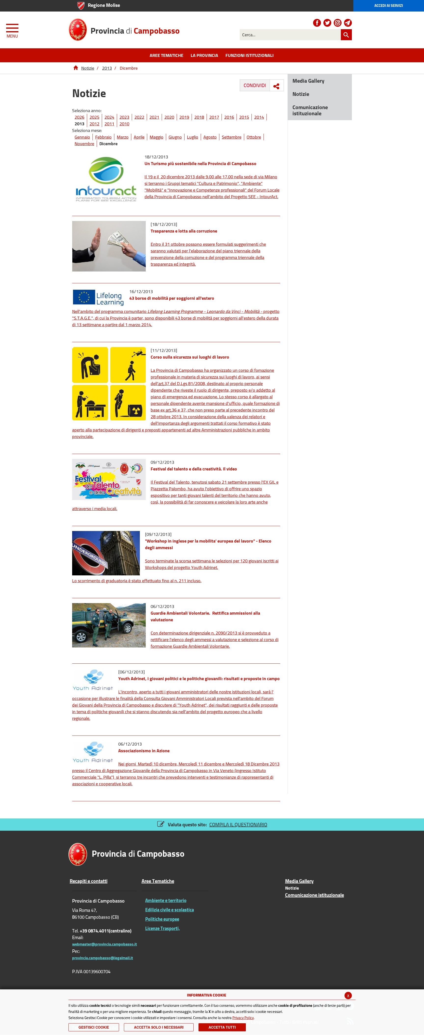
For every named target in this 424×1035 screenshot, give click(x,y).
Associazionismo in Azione (144, 751)
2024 (109, 117)
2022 (139, 117)
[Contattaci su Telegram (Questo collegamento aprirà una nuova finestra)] (348, 23)
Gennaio (82, 137)
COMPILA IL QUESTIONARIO (238, 824)
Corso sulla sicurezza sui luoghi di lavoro (190, 357)
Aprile (139, 137)
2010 (124, 124)
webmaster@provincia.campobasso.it (104, 944)
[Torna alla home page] (75, 68)
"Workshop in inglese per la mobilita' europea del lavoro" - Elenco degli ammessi (208, 544)
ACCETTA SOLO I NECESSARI (159, 1027)
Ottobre (254, 137)
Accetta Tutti (222, 1027)
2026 (79, 117)
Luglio (192, 137)
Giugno (175, 137)
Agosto (210, 137)
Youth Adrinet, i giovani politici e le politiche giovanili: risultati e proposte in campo (199, 678)
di (135, 30)
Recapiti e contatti (88, 881)
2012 (94, 124)
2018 (199, 117)
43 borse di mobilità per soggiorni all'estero (171, 298)
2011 (109, 124)
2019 (184, 117)
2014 (259, 117)
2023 (124, 117)
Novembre (84, 144)
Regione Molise (104, 5)
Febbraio (103, 137)
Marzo (123, 137)
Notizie (87, 68)
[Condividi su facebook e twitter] (276, 86)
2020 (169, 117)
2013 (107, 68)
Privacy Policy (243, 1017)
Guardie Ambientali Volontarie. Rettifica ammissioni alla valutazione (205, 616)
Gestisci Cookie (94, 1027)
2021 (154, 117)
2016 (229, 117)
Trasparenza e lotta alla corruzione (184, 231)
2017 (214, 117)
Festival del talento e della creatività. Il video (194, 469)
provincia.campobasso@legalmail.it (102, 958)
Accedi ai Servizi (388, 5)
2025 (94, 117)
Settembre (231, 137)
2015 (244, 117)
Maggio (156, 137)
